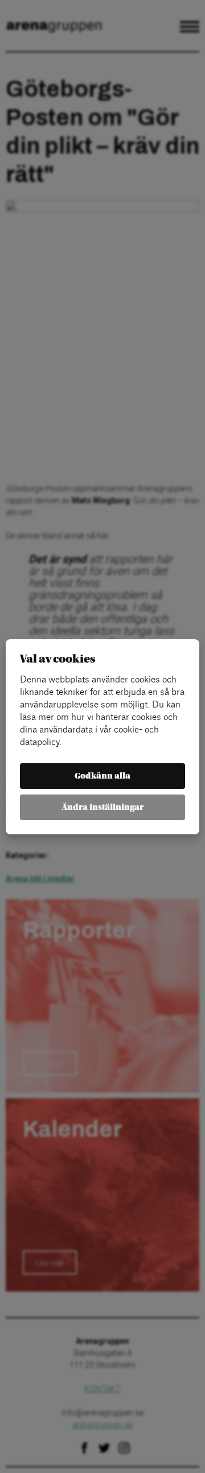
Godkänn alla (102, 776)
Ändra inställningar (103, 807)
